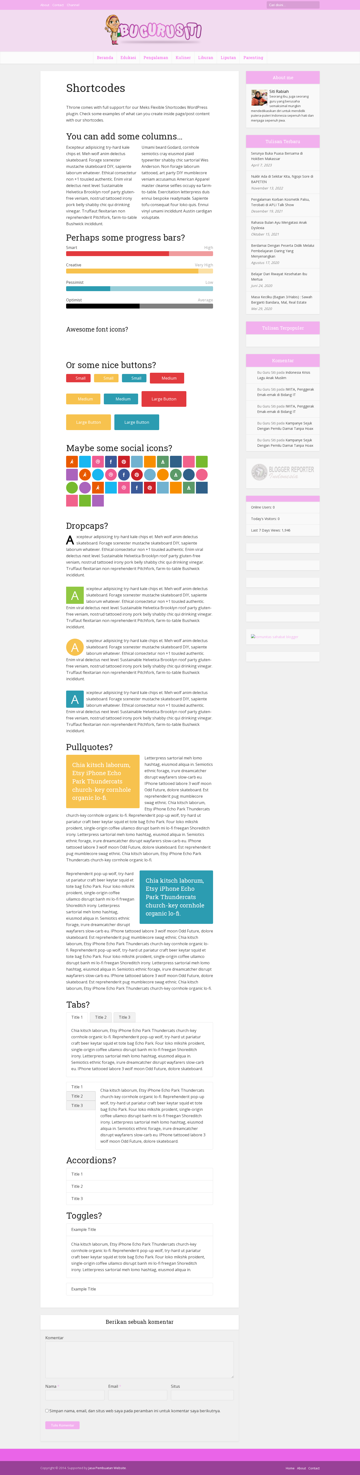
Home (290, 1468)
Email (114, 1386)
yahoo (72, 475)
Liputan (228, 57)
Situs (175, 1386)
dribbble (98, 462)
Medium (169, 378)
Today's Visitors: (264, 518)
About (44, 5)
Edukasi (128, 57)
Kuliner (183, 57)
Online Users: (262, 507)
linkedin (137, 462)
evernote (202, 462)
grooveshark (150, 462)
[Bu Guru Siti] (154, 30)
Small (80, 378)
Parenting (253, 57)
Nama (52, 1386)
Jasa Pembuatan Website (107, 1468)
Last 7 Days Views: (266, 530)
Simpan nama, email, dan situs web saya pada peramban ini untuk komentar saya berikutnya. (134, 1410)
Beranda (105, 57)
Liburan (205, 57)
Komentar (54, 1337)
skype (85, 462)
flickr (189, 462)
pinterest (124, 462)
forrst (163, 462)
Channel (73, 5)
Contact (58, 5)
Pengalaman (156, 57)
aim (72, 462)
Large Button (164, 399)
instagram (176, 462)
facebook (111, 462)
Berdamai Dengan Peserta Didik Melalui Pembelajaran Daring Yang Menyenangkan (282, 251)
